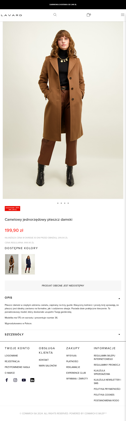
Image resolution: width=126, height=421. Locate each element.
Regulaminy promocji (107, 365)
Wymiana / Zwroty (77, 378)
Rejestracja (12, 361)
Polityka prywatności (107, 389)
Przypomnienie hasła (17, 367)
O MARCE (10, 373)
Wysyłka (71, 355)
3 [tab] (64, 203)
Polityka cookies (104, 395)
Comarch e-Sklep (94, 413)
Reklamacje (73, 367)
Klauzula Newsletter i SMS (107, 381)
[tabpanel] (63, 108)
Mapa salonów (48, 365)
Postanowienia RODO (106, 400)
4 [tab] (68, 203)
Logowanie (11, 355)
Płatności (72, 361)
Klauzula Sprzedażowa (102, 372)
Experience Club (76, 373)
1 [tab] (57, 203)
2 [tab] (61, 203)
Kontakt (44, 360)
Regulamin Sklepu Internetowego (104, 357)
